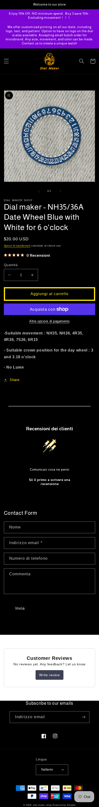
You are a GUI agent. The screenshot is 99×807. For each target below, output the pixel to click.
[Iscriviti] (83, 717)
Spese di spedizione (17, 245)
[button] (6, 61)
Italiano (47, 769)
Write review (49, 675)
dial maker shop (42, 805)
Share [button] (15, 380)
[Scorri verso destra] (60, 191)
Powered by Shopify (64, 805)
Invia (20, 608)
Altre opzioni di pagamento (49, 321)
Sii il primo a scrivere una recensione (49, 482)
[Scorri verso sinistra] (38, 191)
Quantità (11, 265)
